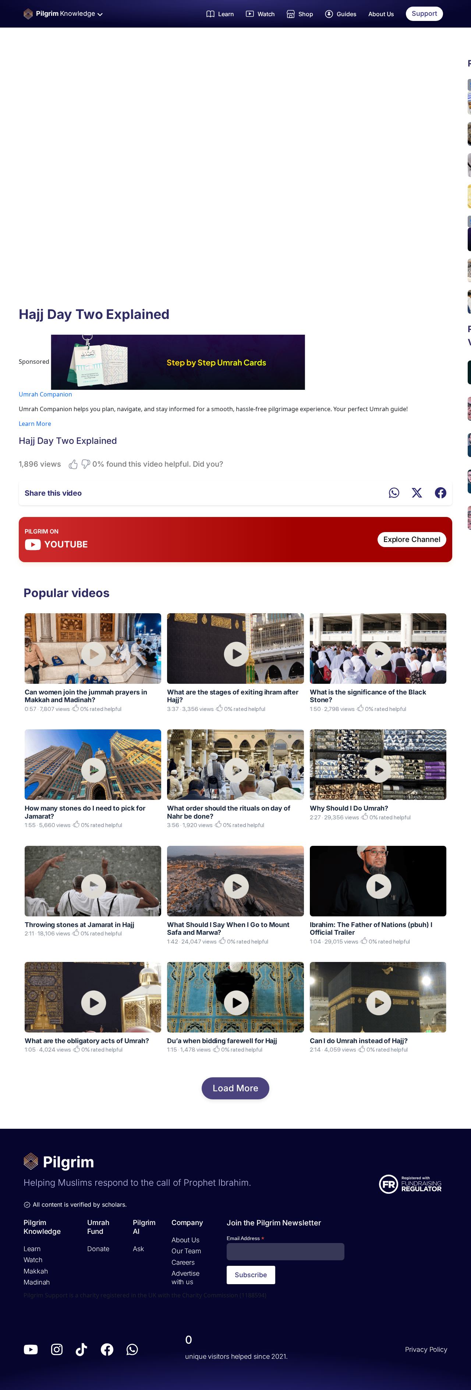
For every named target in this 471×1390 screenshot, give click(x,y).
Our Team (186, 1251)
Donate (98, 1248)
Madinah (37, 1282)
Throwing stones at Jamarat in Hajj (79, 925)
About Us (381, 14)
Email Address (245, 1238)
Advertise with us (185, 1277)
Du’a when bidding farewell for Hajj (222, 1041)
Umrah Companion (45, 394)
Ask (138, 1248)
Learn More (35, 424)
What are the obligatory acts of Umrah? (87, 1041)
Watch (33, 1260)
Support (424, 13)
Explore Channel (411, 539)
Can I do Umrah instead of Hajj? (359, 1041)
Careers (183, 1262)
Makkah (36, 1271)
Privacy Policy (426, 1349)
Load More (235, 1088)
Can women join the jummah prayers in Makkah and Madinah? (86, 696)
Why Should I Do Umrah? (349, 808)
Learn (32, 1248)
